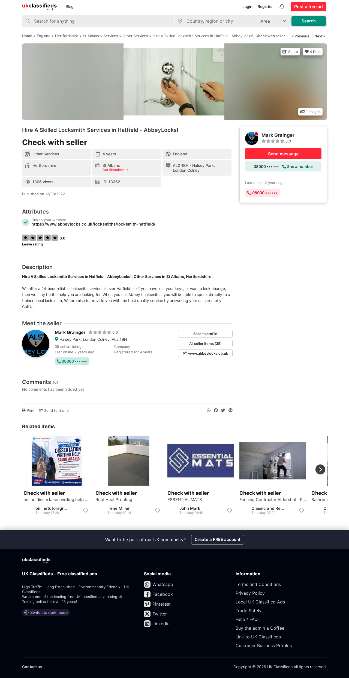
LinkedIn (161, 623)
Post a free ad (308, 6)
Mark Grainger (70, 332)
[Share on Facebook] (216, 410)
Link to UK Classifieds (258, 636)
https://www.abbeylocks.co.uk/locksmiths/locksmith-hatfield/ (93, 224)
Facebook (162, 594)
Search (309, 20)
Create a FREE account (217, 539)
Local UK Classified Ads (260, 602)
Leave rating (32, 244)
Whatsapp (162, 584)
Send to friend (56, 410)
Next (318, 36)
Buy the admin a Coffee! (260, 628)
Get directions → (115, 170)
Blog (70, 6)
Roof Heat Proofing (113, 499)
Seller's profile (205, 333)
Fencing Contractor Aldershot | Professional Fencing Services (272, 499)
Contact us (32, 666)
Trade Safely (248, 610)
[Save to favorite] (85, 510)
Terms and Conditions (258, 584)
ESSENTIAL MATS (184, 499)
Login (247, 6)
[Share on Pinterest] (230, 410)
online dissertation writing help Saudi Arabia (56, 499)
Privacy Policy (250, 593)
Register (265, 6)
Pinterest (161, 604)
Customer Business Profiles (264, 645)
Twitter (159, 614)
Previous (301, 36)
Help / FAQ (247, 619)
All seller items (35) (205, 343)
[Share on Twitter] (223, 410)
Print (30, 410)
